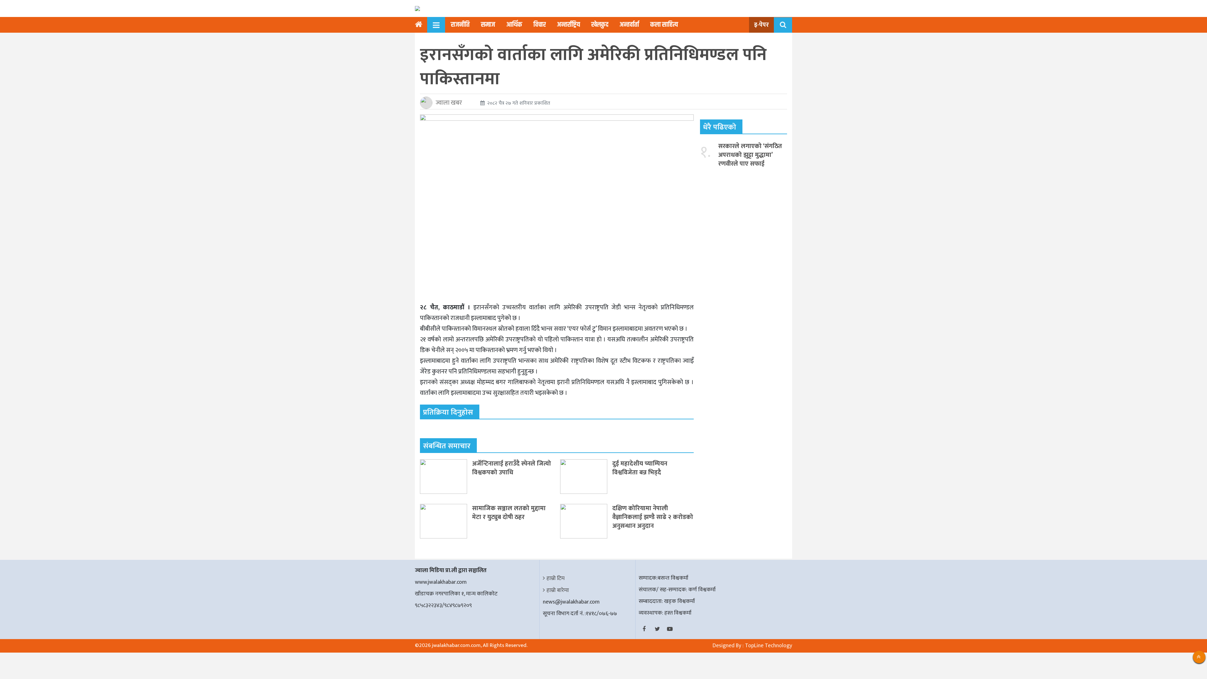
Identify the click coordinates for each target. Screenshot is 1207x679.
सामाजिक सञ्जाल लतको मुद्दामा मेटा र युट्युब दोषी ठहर (509, 512)
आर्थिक (514, 24)
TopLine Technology (768, 645)
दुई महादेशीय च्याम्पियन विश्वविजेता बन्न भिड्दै (639, 468)
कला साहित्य (664, 24)
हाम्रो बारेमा (558, 590)
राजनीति (460, 24)
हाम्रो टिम (556, 578)
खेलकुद (599, 24)
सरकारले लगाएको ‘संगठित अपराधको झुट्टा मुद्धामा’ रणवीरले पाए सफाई (750, 155)
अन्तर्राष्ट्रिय (568, 24)
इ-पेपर (761, 24)
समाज (488, 24)
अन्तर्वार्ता (629, 24)
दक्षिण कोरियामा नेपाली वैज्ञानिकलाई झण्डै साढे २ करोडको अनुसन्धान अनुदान (652, 517)
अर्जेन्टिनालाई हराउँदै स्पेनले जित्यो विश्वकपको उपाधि (511, 468)
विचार (539, 24)
